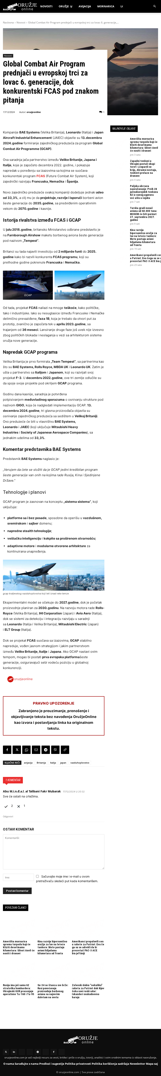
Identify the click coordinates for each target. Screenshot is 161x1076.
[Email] (36, 750)
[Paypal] (62, 1052)
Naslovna (8, 22)
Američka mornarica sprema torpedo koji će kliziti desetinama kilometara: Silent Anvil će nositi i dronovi (19, 947)
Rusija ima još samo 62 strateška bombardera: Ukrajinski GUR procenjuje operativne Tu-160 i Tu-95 (18, 990)
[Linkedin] (14, 1052)
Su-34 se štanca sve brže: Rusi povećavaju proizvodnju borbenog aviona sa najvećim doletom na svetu (53, 991)
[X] (17, 750)
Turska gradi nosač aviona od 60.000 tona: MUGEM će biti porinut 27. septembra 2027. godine (143, 213)
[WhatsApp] (26, 750)
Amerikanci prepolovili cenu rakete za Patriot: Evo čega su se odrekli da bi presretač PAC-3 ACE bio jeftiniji (88, 947)
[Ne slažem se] (19, 805)
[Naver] (30, 1052)
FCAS (40, 176)
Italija (53, 762)
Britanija (41, 762)
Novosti (21, 22)
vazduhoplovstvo (79, 762)
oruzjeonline (34, 112)
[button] (155, 6)
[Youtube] (46, 1052)
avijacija (28, 762)
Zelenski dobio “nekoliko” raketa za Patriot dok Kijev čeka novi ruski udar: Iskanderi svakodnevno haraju (88, 991)
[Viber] (55, 750)
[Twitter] (6, 1052)
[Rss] (22, 1052)
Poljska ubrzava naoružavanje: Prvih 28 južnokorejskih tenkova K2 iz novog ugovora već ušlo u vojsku (144, 192)
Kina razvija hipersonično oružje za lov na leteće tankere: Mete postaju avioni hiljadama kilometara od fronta (52, 947)
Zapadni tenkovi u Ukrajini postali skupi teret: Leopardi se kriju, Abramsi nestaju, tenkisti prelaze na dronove (143, 168)
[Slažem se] (6, 805)
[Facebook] (7, 750)
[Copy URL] (65, 750)
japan (63, 762)
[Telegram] (46, 750)
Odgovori (8, 816)
